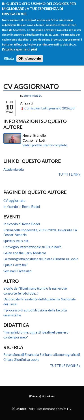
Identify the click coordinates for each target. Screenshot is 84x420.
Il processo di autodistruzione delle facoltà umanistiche (35, 312)
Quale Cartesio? (15, 265)
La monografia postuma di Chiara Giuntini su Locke (40, 259)
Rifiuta (9, 58)
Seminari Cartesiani (17, 271)
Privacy (35, 396)
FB (69, 409)
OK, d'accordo (29, 58)
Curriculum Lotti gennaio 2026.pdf (50, 108)
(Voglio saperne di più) (19, 49)
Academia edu (13, 169)
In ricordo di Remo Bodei (21, 206)
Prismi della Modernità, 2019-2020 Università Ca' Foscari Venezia (40, 232)
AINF (32, 409)
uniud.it (21, 409)
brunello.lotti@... (33, 95)
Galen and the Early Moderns (24, 253)
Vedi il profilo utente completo (44, 145)
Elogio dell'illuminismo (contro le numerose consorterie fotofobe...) (35, 290)
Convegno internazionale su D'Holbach (32, 247)
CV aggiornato (14, 200)
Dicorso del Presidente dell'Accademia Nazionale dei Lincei (39, 301)
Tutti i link (68, 174)
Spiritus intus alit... (16, 241)
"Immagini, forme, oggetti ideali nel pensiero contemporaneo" (36, 334)
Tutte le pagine (64, 365)
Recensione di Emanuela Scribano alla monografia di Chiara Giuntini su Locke (41, 356)
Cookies (49, 396)
